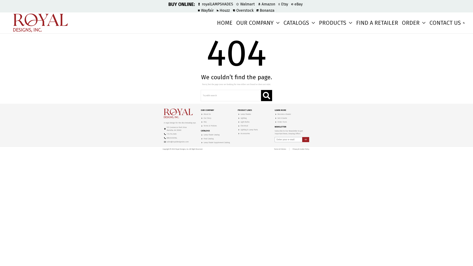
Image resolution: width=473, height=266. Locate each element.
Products (332, 22)
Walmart (247, 4)
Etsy (284, 4)
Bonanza (267, 10)
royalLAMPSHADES (217, 4)
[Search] (266, 95)
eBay (298, 4)
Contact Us (445, 22)
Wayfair (207, 10)
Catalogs (296, 22)
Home (224, 22)
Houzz (225, 10)
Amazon (268, 4)
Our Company (255, 22)
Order (411, 22)
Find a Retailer (377, 22)
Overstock (245, 10)
